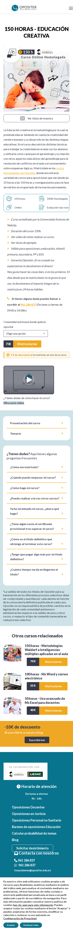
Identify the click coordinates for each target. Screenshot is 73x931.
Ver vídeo (16, 236)
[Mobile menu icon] (71, 8)
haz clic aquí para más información (33, 905)
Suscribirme (37, 740)
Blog (15, 840)
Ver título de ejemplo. (24, 242)
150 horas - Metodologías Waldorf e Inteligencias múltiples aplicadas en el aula (46, 650)
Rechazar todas (30, 925)
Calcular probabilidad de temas (34, 833)
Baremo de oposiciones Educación (36, 827)
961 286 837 (28, 304)
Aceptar (11, 925)
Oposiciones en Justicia (29, 814)
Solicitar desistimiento (32, 848)
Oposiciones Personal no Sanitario (36, 820)
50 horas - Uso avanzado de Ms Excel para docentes (45, 701)
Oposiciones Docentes (28, 807)
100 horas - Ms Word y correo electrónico (46, 676)
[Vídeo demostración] (29, 393)
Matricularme (27, 344)
